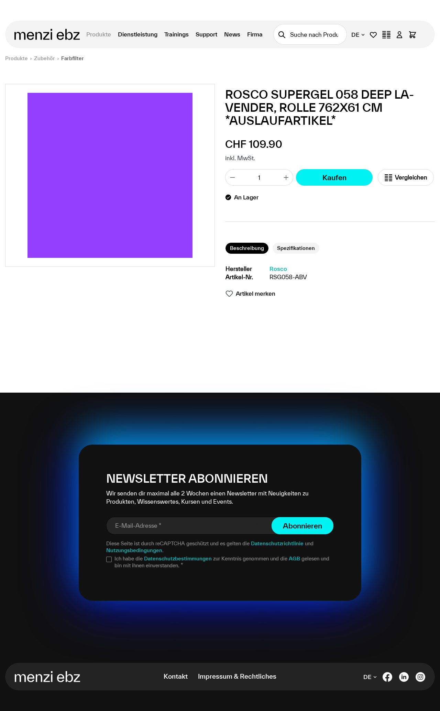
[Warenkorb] (412, 35)
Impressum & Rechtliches (237, 676)
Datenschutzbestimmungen (178, 558)
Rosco (278, 268)
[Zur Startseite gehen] (45, 34)
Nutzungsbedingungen (134, 550)
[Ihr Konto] (399, 35)
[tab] (247, 248)
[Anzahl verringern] (232, 177)
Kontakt (176, 676)
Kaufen (334, 177)
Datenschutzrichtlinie (277, 543)
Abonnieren (302, 526)
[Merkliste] (373, 35)
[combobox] (318, 34)
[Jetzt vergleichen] (386, 35)
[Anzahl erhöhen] (286, 177)
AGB (294, 558)
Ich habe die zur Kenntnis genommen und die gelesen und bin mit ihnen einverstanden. (221, 562)
